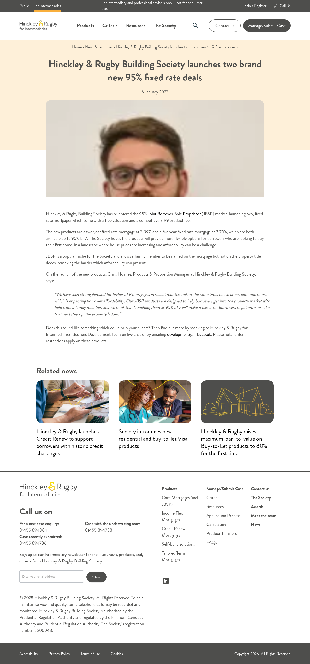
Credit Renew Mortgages (173, 531)
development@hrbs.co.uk (189, 334)
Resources (135, 25)
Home (77, 47)
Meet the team (263, 515)
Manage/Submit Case (267, 25)
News (256, 524)
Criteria (110, 25)
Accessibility (28, 654)
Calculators (216, 524)
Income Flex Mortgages (172, 516)
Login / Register (254, 5)
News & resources (99, 47)
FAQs (211, 542)
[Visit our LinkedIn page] (166, 581)
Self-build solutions (178, 544)
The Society (165, 25)
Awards (257, 506)
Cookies (117, 654)
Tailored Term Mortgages (173, 556)
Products (85, 25)
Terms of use (90, 654)
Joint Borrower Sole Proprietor (174, 214)
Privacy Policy (59, 654)
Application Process (223, 515)
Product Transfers (221, 533)
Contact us (224, 25)
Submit (96, 577)
